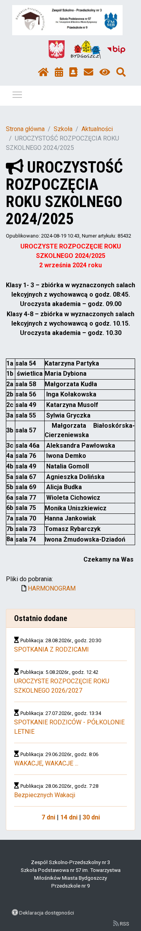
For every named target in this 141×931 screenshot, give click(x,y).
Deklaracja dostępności (46, 912)
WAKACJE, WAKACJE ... (46, 763)
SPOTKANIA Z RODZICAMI (51, 649)
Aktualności (97, 129)
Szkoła (63, 129)
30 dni (91, 817)
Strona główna (25, 129)
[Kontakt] (88, 72)
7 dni (48, 817)
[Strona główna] (43, 72)
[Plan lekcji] (59, 72)
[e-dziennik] (73, 72)
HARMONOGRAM (52, 588)
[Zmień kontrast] (104, 72)
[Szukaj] (121, 72)
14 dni (69, 817)
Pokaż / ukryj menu (17, 94)
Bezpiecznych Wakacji (44, 795)
